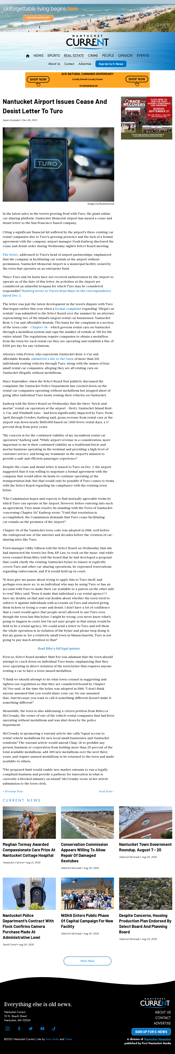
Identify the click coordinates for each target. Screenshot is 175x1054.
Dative (68, 1039)
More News (88, 961)
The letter (10, 255)
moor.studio (53, 1039)
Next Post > (106, 791)
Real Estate (74, 55)
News (38, 55)
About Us (54, 64)
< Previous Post (13, 791)
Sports (54, 55)
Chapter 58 (39, 327)
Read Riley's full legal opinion (58, 648)
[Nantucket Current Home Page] (87, 42)
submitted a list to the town (52, 359)
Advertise (84, 64)
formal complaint (68, 309)
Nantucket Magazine (157, 1039)
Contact (69, 64)
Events (143, 55)
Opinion (125, 55)
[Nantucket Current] (151, 1003)
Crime (93, 55)
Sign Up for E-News (111, 63)
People (108, 55)
